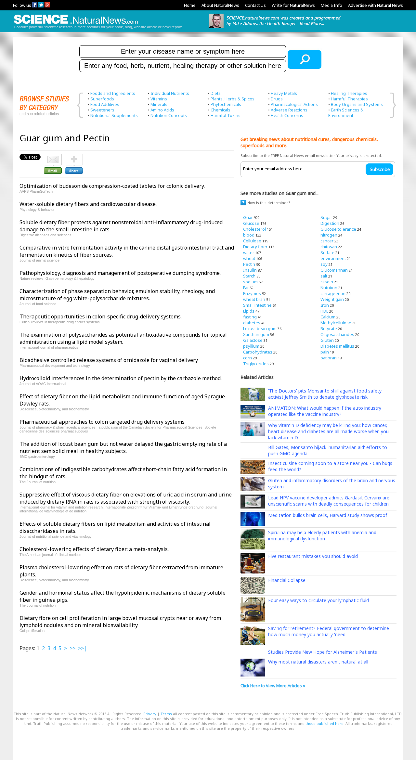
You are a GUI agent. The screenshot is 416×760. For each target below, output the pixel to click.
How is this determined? (268, 202)
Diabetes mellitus (337, 346)
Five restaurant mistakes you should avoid (313, 556)
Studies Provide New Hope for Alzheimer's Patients (322, 652)
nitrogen (328, 235)
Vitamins (158, 99)
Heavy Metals (284, 93)
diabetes (251, 323)
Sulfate (327, 252)
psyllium (251, 346)
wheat (249, 258)
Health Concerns (287, 115)
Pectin (249, 264)
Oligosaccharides (337, 334)
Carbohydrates (257, 352)
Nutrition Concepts (168, 115)
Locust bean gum (260, 328)
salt (323, 276)
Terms (166, 713)
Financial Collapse (287, 580)
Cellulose (252, 241)
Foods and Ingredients (112, 93)
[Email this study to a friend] (53, 157)
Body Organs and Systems (357, 104)
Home (190, 5)
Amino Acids (162, 110)
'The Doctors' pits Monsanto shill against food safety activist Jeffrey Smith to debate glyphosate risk (325, 394)
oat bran (328, 358)
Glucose (251, 223)
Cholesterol (254, 229)
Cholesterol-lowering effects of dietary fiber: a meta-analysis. (94, 549)
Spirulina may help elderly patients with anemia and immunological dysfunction (322, 535)
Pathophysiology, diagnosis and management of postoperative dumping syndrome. (120, 273)
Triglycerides (256, 364)
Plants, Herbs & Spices (232, 99)
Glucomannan (334, 270)
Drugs (277, 99)
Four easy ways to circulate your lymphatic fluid (318, 600)
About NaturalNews (220, 5)
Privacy (149, 713)
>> (72, 648)
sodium (250, 282)
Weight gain (332, 299)
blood (248, 235)
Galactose (253, 340)
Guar (248, 217)
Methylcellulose (335, 323)
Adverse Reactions (289, 110)
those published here (325, 723)
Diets (216, 93)
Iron (324, 305)
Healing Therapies (349, 93)
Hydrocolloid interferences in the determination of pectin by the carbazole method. (121, 378)
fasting (250, 317)
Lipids (248, 311)
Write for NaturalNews (293, 5)
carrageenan (332, 293)
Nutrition (328, 287)
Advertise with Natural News (375, 5)
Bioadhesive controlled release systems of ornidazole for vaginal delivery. (109, 360)
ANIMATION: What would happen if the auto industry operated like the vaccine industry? (324, 411)
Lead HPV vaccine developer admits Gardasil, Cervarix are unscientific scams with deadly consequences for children (328, 501)
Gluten (327, 340)
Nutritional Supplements (114, 115)
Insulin (250, 270)
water (248, 252)
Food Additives (104, 104)
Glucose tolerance (338, 229)
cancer (326, 241)
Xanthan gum (256, 334)
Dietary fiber (255, 247)
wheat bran (254, 299)
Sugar (326, 217)
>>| (82, 648)
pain (324, 352)
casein (326, 282)
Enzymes (252, 293)
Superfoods (102, 99)
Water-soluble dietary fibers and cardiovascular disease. (88, 204)
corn (247, 358)
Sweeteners (102, 110)
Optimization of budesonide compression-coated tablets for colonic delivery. (112, 185)
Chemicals (220, 110)
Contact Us (255, 5)
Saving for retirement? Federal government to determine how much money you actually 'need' (328, 631)
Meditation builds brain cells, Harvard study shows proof (327, 515)
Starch (249, 276)
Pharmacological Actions (294, 104)
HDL (324, 311)
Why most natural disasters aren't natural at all (318, 662)
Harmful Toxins (225, 115)
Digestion (329, 223)
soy (324, 264)
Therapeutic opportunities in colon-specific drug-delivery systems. (101, 316)
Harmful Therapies (349, 99)
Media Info (331, 5)
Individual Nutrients (169, 93)
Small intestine (257, 305)
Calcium (327, 317)
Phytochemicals (226, 104)
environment (333, 258)
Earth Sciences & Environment (345, 112)
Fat (246, 287)
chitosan (328, 247)
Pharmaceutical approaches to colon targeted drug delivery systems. (103, 421)
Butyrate (328, 328)
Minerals (158, 104)
